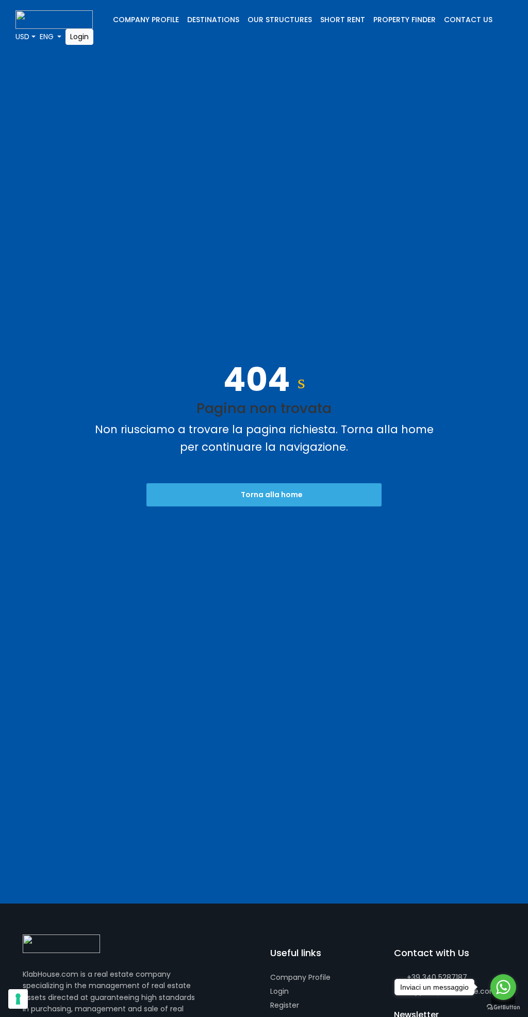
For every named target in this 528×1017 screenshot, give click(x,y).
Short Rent (342, 19)
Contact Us (468, 19)
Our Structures (280, 19)
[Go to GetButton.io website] (503, 1007)
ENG (48, 36)
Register (284, 1005)
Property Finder (404, 19)
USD (22, 36)
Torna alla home (271, 494)
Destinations (213, 19)
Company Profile (146, 19)
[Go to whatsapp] (503, 987)
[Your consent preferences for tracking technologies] (18, 999)
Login (79, 36)
